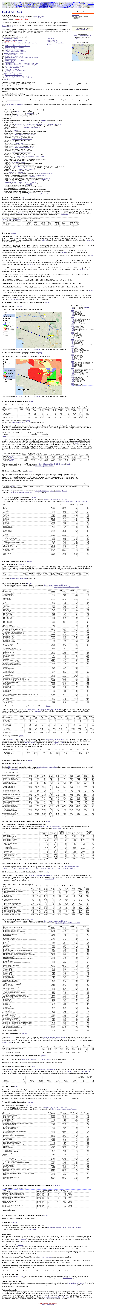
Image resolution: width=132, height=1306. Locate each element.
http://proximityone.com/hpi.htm (54, 739)
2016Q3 (13, 868)
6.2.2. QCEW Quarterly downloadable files (29, 127)
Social (20, 182)
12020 (72, 361)
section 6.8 (29, 264)
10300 (72, 313)
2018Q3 (72, 868)
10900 (72, 329)
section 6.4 (69, 1071)
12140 (72, 365)
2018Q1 (57, 868)
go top (40, 353)
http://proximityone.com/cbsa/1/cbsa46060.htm (31, 18)
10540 (72, 318)
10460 (72, 315)
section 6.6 (30, 113)
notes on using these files (71, 867)
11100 (72, 335)
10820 (72, 327)
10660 (72, 321)
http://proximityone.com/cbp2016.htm (40, 875)
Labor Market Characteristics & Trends (15, 70)
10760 (72, 325)
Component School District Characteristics (17, 76)
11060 (72, 334)
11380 (72, 341)
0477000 (11, 460)
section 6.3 (47, 178)
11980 (72, 359)
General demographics (11, 182)
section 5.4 (19, 111)
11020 (72, 333)
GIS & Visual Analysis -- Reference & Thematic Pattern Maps (21, 43)
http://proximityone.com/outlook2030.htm (11, 219)
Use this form (67, 1278)
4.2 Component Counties (18, 162)
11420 (72, 342)
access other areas (38, 16)
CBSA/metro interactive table (15, 104)
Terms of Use (50, 38)
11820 (72, 355)
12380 (72, 371)
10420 (72, 314)
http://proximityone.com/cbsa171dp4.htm (66, 587)
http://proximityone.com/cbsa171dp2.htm (64, 1109)
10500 (72, 317)
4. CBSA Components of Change (32, 124)
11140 (72, 336)
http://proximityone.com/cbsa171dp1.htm (74, 501)
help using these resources (82, 38)
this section (37, 349)
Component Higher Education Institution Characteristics (20, 78)
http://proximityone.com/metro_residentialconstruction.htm (42, 709)
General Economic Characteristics (14, 66)
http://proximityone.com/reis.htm (47, 767)
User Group (19, 1276)
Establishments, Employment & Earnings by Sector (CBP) (21, 64)
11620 (72, 348)
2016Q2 (6, 868)
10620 (72, 320)
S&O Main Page (22, 1239)
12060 (72, 362)
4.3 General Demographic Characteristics (23, 134)
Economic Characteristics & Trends (14, 60)
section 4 (63, 252)
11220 (72, 339)
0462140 (12, 459)
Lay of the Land (9, 44)
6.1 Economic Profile (17, 143)
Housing (33, 182)
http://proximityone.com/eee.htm (50, 826)
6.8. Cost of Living (34, 176)
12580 (72, 376)
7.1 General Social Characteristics (21, 152)
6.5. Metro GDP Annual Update (20, 166)
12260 (72, 369)
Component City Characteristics (14, 49)
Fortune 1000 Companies (12, 69)
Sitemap (43, 1304)
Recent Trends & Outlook (11, 38)
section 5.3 (14, 115)
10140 (72, 310)
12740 (72, 381)
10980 (72, 332)
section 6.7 (20, 114)
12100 (72, 363)
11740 (72, 352)
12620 (72, 377)
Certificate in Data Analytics (82, 29)
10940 (72, 330)
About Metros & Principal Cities (55, 43)
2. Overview (18, 124)
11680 (72, 350)
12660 (72, 378)
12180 (72, 366)
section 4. (89, 240)
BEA (9, 767)
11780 (72, 354)
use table (86, 307)
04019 (12, 486)
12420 (72, 372)
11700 (72, 351)
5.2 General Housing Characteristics (22, 139)
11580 (72, 347)
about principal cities (18, 422)
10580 (72, 319)
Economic (26, 182)
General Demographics (46, 464)
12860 (72, 385)
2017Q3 (43, 868)
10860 (72, 328)
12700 (72, 380)
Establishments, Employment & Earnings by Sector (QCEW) (22, 63)
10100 (72, 308)
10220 (72, 312)
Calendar (30, 194)
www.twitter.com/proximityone (52, 1297)
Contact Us (48, 1304)
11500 (72, 344)
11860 (72, 356)
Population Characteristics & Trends (14, 47)
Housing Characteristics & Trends (13, 53)
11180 (72, 337)
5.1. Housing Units (41, 175)
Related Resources (52, 40)
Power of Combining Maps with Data (82, 35)
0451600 (12, 457)
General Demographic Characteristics (15, 51)
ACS (76, 443)
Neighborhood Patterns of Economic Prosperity (18, 46)
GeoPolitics (7, 79)
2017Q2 (35, 868)
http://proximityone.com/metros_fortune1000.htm (36, 1059)
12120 (72, 364)
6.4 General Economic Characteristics (22, 147)
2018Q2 (65, 868)
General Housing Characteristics (14, 56)
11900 (72, 357)
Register (42, 120)
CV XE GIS (20, 349)
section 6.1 (29, 184)
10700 (72, 322)
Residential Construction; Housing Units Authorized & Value (21, 57)
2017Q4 (50, 868)
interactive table (29, 743)
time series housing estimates (18, 578)
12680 (72, 379)
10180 (72, 311)
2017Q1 (28, 868)
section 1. (44, 240)
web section (37, 711)
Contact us (21, 213)
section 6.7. (14, 299)
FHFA (12, 739)
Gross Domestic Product (12, 67)
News (53, 1304)
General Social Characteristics (13, 75)
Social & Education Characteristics (13, 73)
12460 (72, 373)
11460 (72, 343)
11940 (72, 358)
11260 (72, 340)
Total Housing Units (10, 54)
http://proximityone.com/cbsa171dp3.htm (67, 923)
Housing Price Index (10, 59)
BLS (9, 826)
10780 (72, 326)
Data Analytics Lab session (75, 1283)
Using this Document (53, 41)
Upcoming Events (40, 194)
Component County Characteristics (14, 50)
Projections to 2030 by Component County (17, 40)
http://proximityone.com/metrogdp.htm (54, 1037)
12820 (72, 384)
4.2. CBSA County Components (52, 124)
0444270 (11, 456)
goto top (24, 197)
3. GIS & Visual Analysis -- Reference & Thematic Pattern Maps (30, 156)
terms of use (64, 215)
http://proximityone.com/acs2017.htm (55, 499)
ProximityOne (75, 15)
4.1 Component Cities (47, 173)
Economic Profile (9, 62)
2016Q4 (21, 868)
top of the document (45, 1257)
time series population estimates (44, 466)
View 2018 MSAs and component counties (17, 172)
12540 (72, 374)
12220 (72, 368)
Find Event (50, 194)
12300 (72, 370)
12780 (72, 383)
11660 (72, 349)
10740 (72, 323)
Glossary (49, 44)
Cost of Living (9, 72)
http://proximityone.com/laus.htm (45, 1069)
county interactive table (13, 100)
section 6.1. (82, 269)
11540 (72, 345)
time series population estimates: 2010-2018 (23, 492)
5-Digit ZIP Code (57, 743)
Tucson (4, 436)
